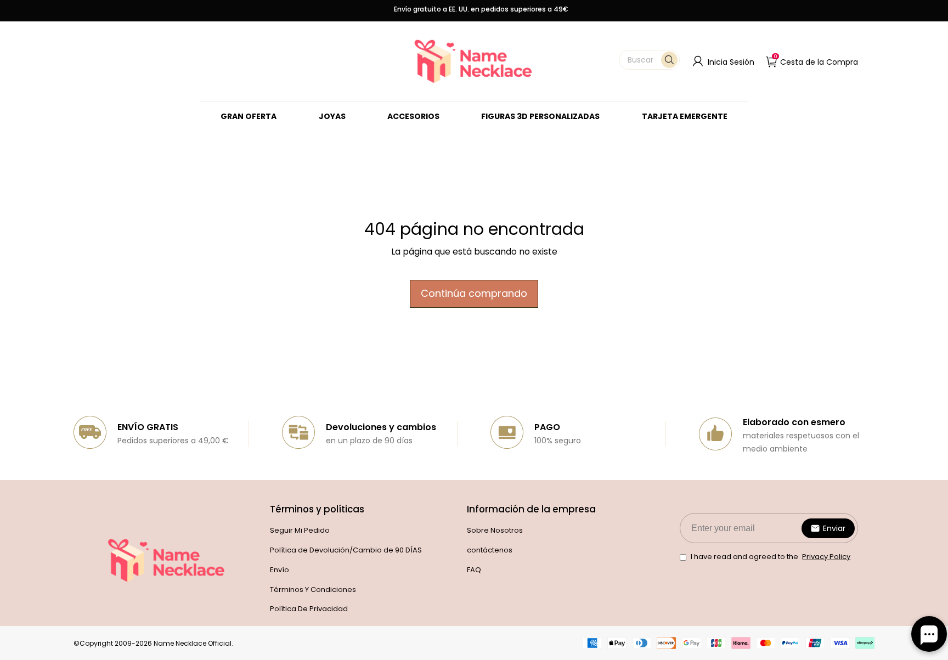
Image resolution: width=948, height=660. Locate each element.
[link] (332, 116)
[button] (649, 60)
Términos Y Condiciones (313, 589)
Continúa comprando (474, 293)
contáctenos (489, 550)
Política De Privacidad (309, 608)
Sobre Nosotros (495, 530)
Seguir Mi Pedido (300, 530)
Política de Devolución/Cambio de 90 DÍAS (346, 550)
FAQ (474, 570)
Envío (279, 570)
